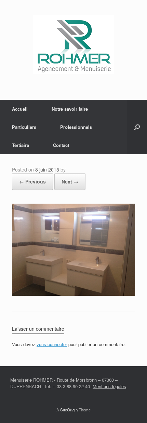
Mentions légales (109, 386)
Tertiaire (20, 145)
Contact (61, 145)
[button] (137, 127)
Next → (70, 181)
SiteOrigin (69, 409)
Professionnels (76, 127)
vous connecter (52, 344)
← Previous (32, 181)
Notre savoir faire (70, 109)
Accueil (20, 109)
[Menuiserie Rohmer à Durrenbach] (73, 44)
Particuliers (24, 127)
